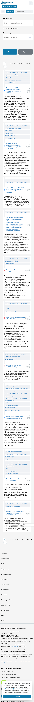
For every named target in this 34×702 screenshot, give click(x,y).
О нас (3, 620)
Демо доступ (10, 11)
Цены (2, 615)
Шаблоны (3, 564)
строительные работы (11, 75)
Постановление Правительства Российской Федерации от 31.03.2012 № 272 (15, 513)
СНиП (7, 308)
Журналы (4, 553)
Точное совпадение (11, 28)
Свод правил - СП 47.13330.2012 (11, 270)
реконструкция (9, 396)
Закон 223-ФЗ (5, 584)
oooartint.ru (4, 700)
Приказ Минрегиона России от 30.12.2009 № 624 (15, 479)
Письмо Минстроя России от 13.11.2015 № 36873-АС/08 (14, 417)
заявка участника (10, 135)
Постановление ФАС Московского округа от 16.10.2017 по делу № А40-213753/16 (14, 90)
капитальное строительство (13, 391)
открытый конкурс (10, 82)
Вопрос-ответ (5, 569)
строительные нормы (11, 311)
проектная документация (12, 356)
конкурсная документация (13, 128)
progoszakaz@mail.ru (10, 674)
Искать (10, 52)
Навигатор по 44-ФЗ (6, 600)
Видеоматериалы (6, 574)
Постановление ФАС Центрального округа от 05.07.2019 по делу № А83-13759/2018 (14, 146)
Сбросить (25, 52)
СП (6, 179)
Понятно (17, 696)
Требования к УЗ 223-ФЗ (12, 410)
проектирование (10, 263)
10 (27, 63)
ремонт (7, 459)
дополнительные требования (13, 80)
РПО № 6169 (15, 646)
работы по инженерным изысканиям (16, 72)
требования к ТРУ (10, 359)
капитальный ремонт (11, 471)
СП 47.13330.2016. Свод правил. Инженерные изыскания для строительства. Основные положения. (15, 190)
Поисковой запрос (8, 18)
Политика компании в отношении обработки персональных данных (16, 661)
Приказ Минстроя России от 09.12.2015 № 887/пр (14, 366)
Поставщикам (5, 610)
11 (30, 63)
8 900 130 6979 (9, 671)
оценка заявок (9, 133)
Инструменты (5, 589)
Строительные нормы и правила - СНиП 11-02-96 (15, 318)
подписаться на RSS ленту (12, 677)
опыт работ (8, 77)
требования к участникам (12, 386)
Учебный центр (5, 558)
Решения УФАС (5, 605)
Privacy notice (29, 524)
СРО (6, 402)
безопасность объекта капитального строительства (16, 399)
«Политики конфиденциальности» (14, 689)
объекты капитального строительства (16, 388)
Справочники (4, 594)
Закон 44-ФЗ (4, 579)
